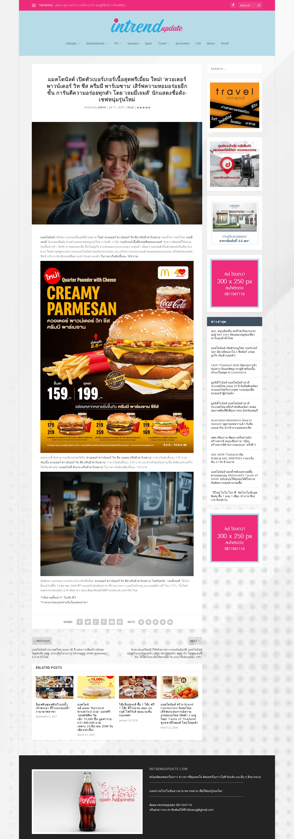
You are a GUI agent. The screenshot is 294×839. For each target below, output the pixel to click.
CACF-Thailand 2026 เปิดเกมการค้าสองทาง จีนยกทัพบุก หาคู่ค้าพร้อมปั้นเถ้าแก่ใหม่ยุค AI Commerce (234, 368)
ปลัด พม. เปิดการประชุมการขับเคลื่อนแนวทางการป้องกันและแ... (94, 5)
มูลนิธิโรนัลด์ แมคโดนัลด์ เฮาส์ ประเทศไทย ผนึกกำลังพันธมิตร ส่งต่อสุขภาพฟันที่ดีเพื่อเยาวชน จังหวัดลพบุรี (234, 406)
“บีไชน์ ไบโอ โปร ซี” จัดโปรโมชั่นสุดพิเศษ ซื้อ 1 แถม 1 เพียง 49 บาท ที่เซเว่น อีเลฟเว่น (234, 496)
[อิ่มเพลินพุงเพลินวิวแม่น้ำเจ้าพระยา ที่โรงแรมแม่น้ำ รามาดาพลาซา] (54, 687)
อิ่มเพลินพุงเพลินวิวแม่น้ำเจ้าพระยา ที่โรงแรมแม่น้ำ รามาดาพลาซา (53, 707)
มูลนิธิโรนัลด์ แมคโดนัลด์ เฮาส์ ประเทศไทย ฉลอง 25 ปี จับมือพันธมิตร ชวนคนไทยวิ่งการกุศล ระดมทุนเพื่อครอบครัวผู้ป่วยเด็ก (234, 387)
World (225, 43)
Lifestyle (71, 43)
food (130, 107)
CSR (198, 43)
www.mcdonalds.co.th (54, 590)
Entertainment (95, 43)
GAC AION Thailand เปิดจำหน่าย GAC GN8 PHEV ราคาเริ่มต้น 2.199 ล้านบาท (232, 458)
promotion (183, 43)
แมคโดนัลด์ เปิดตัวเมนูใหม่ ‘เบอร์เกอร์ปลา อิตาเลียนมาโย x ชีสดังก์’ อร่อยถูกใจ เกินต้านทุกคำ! (234, 351)
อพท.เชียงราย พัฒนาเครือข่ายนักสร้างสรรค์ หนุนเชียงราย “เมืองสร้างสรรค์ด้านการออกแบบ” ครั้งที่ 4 (233, 441)
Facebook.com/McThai (122, 590)
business (133, 43)
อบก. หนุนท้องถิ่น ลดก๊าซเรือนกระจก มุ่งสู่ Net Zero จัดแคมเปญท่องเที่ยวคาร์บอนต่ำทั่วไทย (233, 334)
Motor (211, 43)
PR (116, 43)
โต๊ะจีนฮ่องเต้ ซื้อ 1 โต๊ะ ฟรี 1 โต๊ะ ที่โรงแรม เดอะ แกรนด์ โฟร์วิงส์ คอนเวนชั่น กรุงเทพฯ (136, 709)
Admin (102, 107)
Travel (162, 43)
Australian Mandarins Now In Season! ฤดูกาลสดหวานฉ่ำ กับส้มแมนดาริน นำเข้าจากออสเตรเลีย (232, 423)
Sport (148, 43)
